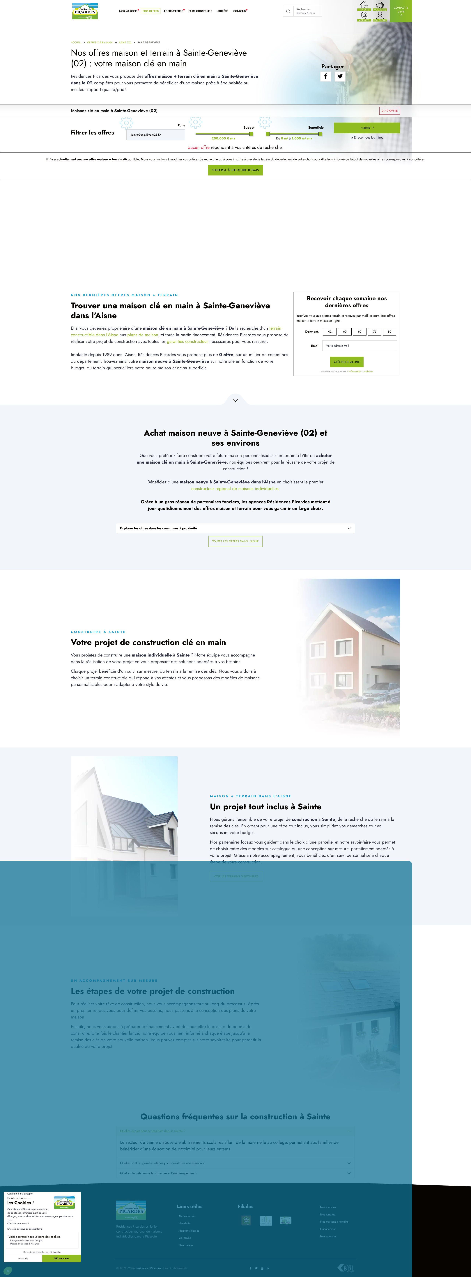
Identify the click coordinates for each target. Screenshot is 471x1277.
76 (374, 331)
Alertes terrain (186, 1216)
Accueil (76, 42)
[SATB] (285, 1219)
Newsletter (184, 1223)
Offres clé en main (100, 42)
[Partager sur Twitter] (340, 76)
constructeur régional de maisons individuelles (235, 488)
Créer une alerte (347, 362)
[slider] (251, 134)
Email (315, 345)
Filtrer (365, 128)
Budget (248, 127)
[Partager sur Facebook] (325, 76)
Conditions (368, 371)
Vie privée (184, 1238)
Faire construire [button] (200, 11)
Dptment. (312, 331)
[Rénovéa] (246, 1220)
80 (389, 331)
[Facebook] (250, 1268)
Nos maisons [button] (129, 11)
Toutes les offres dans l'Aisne (235, 541)
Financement (328, 1229)
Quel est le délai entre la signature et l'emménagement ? (158, 1173)
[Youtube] (262, 1268)
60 (344, 331)
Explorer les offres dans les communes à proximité (158, 528)
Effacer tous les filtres (367, 137)
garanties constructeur (187, 341)
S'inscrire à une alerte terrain (235, 170)
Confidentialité (354, 371)
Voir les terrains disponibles (236, 876)
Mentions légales (188, 1230)
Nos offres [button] (151, 11)
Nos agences (328, 1236)
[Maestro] (265, 1220)
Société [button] (222, 11)
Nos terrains (327, 1214)
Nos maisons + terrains (334, 1221)
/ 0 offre (390, 111)
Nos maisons (328, 1207)
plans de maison (142, 334)
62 (359, 331)
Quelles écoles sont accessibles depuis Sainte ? (152, 1131)
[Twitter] (256, 1268)
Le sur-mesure (175, 11)
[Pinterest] (268, 1268)
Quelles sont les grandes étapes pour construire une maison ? (162, 1163)
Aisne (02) (125, 42)
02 (330, 331)
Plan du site (185, 1245)
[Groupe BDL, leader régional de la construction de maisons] (345, 1268)
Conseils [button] (240, 11)
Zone (181, 125)
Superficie (316, 127)
